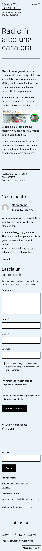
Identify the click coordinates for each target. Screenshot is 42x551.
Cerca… (5, 452)
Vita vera (6, 487)
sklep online (20, 205)
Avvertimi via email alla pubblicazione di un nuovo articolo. (21, 397)
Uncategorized (18, 180)
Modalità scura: (30, 548)
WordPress (27, 541)
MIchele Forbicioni (11, 507)
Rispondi (6, 259)
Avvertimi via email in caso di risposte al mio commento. (17, 383)
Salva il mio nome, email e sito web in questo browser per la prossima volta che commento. (22, 366)
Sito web (6, 349)
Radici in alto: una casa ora (15, 483)
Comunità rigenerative (19, 535)
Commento (8, 290)
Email (5, 334)
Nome (5, 319)
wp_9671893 (9, 177)
